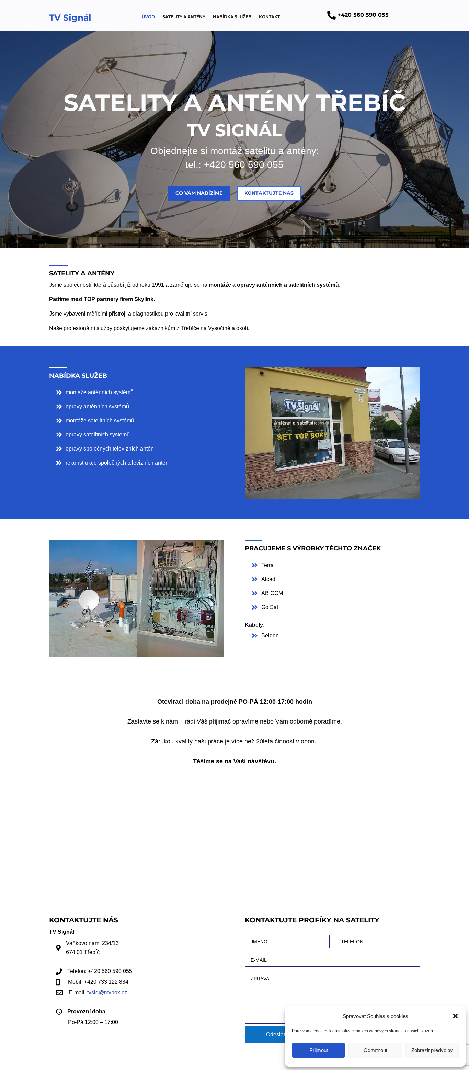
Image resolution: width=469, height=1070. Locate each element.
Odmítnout (375, 1050)
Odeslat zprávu (284, 1034)
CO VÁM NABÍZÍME (198, 193)
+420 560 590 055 (244, 164)
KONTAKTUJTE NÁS (269, 193)
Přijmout (318, 1050)
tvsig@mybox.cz (107, 992)
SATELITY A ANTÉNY (183, 16)
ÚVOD (148, 16)
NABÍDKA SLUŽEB (232, 16)
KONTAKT (269, 16)
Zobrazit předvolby (432, 1050)
